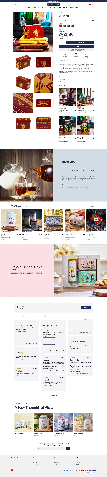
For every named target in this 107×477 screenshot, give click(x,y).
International (78, 462)
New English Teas (93, 472)
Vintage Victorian (78, 433)
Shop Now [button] (16, 435)
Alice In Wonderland (59, 433)
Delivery (77, 460)
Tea (12, 10)
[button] (95, 4)
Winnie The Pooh (18, 433)
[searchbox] (18, 316)
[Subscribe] (68, 448)
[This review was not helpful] (36, 343)
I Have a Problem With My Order (82, 466)
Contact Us (35, 464)
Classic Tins (15, 10)
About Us (19, 4)
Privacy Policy (57, 464)
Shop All (93, 206)
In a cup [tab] (64, 165)
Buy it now (76, 46)
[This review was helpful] (33, 343)
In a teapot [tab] (70, 165)
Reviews (56, 462)
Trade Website (36, 462)
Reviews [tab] (16, 301)
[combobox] (30, 316)
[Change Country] (90, 4)
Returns (77, 464)
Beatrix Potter (38, 433)
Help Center (35, 460)
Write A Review (85, 307)
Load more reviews (53, 395)
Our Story (56, 460)
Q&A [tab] (21, 301)
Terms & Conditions (58, 466)
